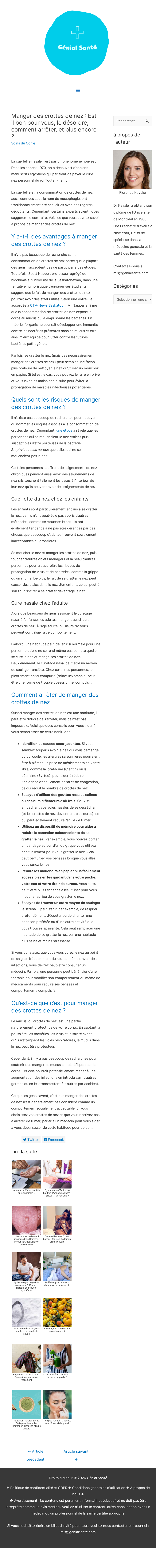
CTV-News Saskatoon (48, 305)
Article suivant (76, 1452)
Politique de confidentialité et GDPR (38, 1488)
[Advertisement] (132, 380)
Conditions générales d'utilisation (98, 1488)
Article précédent (35, 1452)
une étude (64, 430)
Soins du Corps (23, 143)
